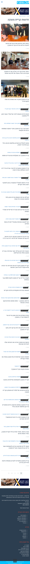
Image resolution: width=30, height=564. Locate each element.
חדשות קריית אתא (22, 516)
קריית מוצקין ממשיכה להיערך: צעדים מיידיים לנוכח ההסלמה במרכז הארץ (15, 169)
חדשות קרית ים (22, 521)
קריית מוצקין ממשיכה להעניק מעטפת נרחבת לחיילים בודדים (15, 462)
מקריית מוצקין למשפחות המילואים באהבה (16, 380)
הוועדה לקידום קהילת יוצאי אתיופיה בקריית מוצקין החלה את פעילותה (15, 252)
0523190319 (18, 561)
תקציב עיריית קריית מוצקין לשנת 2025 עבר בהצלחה (16, 279)
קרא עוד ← (27, 48)
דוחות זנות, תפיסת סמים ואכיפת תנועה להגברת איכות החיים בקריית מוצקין (17, 44)
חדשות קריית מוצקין (21, 519)
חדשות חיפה (23, 515)
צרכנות (24, 534)
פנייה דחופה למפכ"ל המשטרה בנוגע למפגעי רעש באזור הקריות (15, 184)
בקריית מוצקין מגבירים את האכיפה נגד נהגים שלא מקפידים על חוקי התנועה (15, 266)
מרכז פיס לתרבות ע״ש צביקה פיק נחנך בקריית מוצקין (17, 329)
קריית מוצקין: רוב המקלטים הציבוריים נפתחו (15, 156)
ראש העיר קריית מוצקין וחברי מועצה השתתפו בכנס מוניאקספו (15, 129)
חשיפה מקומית (22, 530)
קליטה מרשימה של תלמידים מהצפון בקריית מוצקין (16, 391)
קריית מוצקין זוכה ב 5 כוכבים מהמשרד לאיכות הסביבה (17, 418)
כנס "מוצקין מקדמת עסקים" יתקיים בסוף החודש (16, 223)
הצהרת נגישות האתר (24, 508)
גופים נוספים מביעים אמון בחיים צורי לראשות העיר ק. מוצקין (17, 316)
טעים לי (24, 522)
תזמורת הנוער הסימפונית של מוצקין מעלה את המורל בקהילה (15, 358)
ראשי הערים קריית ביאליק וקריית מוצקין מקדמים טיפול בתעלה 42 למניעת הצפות (16, 72)
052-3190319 (26, 505)
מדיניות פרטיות (8, 561)
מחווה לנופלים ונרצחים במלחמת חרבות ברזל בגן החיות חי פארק (16, 144)
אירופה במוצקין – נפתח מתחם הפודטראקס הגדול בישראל (16, 302)
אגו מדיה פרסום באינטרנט (12, 563)
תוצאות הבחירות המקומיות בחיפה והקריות (16, 290)
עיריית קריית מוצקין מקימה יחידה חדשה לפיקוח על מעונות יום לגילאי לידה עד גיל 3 (16, 237)
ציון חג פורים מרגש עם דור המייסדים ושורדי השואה (15, 211)
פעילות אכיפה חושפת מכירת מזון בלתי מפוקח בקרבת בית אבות (17, 198)
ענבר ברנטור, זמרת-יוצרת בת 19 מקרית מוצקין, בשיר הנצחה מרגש (15, 433)
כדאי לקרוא (23, 531)
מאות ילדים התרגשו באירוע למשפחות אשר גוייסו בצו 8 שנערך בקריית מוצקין (16, 447)
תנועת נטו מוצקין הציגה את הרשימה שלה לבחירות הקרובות (17, 343)
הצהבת (24, 537)
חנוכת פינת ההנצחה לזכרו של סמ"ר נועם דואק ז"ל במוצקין (15, 115)
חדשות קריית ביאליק (21, 518)
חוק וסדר (24, 536)
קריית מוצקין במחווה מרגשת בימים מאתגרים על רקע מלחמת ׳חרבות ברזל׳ (15, 406)
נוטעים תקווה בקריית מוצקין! (20, 369)
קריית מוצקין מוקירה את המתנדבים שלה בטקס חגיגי (17, 100)
